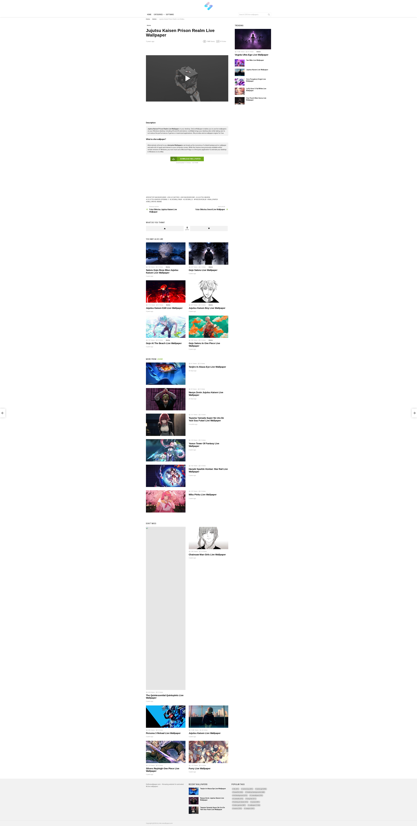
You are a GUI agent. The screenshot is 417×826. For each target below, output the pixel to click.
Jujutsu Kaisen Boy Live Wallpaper (207, 308)
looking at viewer (241, 802)
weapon (250, 808)
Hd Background (188, 197)
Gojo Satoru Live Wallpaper (203, 270)
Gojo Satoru (174, 197)
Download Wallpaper (190, 159)
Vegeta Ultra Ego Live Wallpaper (251, 54)
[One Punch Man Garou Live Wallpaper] (240, 100)
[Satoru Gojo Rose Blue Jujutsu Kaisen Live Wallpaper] (165, 253)
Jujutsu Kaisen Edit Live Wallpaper (164, 308)
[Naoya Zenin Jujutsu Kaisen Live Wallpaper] (165, 399)
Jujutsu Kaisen (203, 197)
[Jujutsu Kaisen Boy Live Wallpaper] (208, 291)
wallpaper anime (154, 202)
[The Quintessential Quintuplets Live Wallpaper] (165, 608)
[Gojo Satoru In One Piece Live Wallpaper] (208, 327)
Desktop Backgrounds (156, 197)
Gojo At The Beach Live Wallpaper (164, 343)
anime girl (261, 789)
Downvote (209, 228)
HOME (149, 14)
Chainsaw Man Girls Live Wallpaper (207, 554)
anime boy (248, 789)
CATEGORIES (158, 14)
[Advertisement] (187, 50)
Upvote (165, 228)
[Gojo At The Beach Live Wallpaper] (165, 327)
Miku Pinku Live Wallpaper (203, 494)
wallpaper (213, 199)
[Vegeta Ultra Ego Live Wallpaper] (253, 39)
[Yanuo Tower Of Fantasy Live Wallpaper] (165, 450)
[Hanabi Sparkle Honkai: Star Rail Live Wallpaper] (165, 476)
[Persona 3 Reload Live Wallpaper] (165, 716)
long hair (251, 798)
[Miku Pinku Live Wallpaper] (165, 501)
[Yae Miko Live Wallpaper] (240, 63)
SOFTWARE (170, 14)
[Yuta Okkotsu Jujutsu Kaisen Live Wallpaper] (2, 413)
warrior (238, 808)
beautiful (238, 792)
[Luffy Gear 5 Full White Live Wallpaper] (240, 91)
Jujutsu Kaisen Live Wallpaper (205, 733)
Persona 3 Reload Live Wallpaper (163, 733)
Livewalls (188, 199)
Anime (168, 267)
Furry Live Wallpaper (199, 768)
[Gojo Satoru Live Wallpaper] (208, 253)
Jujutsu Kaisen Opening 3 (158, 199)
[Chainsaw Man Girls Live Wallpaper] (208, 538)
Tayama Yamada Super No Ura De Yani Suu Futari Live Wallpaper (206, 419)
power (255, 802)
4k (236, 789)
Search (269, 15)
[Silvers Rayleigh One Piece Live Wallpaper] (165, 752)
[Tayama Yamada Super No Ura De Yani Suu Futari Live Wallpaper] (165, 425)
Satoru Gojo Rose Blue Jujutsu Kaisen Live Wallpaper (162, 271)
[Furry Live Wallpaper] (208, 752)
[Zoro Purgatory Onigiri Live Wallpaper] (240, 81)
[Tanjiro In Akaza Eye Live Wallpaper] (165, 374)
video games (239, 805)
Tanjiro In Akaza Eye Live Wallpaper (207, 367)
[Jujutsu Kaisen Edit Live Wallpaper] (165, 291)
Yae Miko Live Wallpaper (255, 60)
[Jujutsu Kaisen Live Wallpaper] (208, 716)
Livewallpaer (176, 199)
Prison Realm (200, 199)
